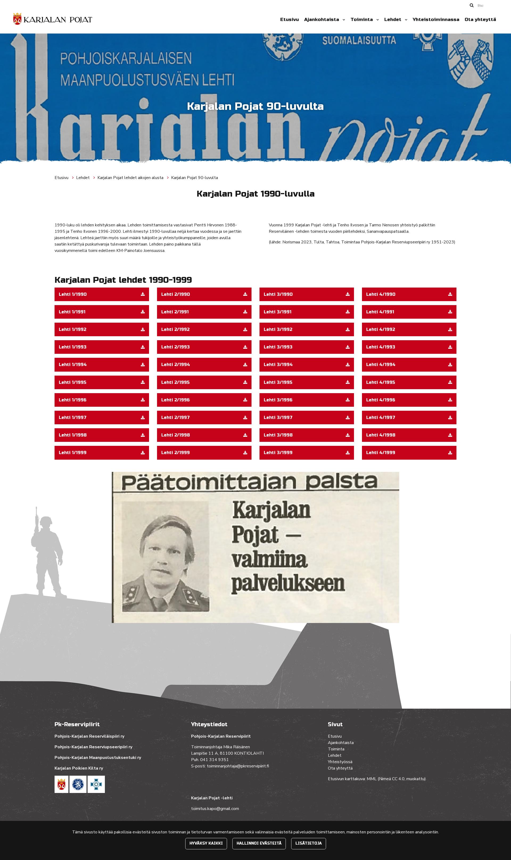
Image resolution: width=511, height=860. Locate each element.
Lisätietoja (308, 843)
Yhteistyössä (340, 762)
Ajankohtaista (322, 19)
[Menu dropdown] (342, 19)
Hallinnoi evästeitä (259, 843)
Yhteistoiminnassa (436, 19)
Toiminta (362, 19)
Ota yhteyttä (480, 19)
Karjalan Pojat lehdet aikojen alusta (130, 178)
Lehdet (393, 19)
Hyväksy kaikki (206, 843)
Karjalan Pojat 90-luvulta (194, 178)
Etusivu (289, 19)
